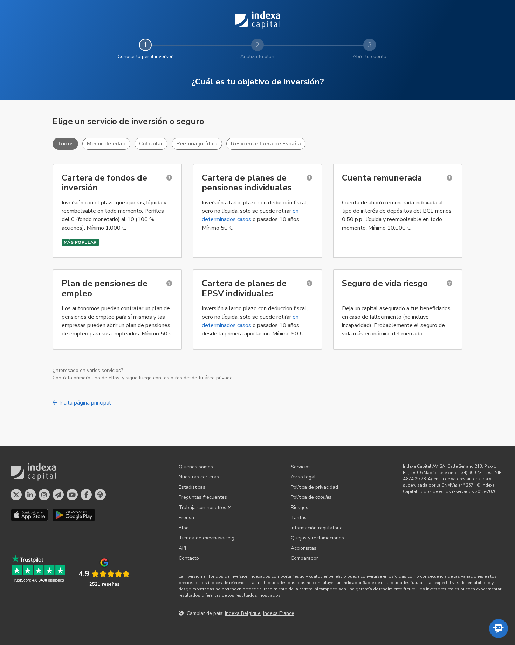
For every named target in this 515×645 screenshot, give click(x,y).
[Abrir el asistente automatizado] (498, 628)
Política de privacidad (314, 487)
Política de (311, 497)
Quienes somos (196, 466)
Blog (184, 527)
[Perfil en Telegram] (58, 494)
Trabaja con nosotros (202, 507)
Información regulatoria (317, 527)
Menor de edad (106, 144)
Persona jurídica (197, 144)
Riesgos (299, 507)
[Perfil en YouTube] (72, 494)
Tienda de (206, 538)
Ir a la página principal (85, 403)
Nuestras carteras (199, 477)
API (182, 548)
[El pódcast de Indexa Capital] (100, 494)
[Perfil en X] (16, 494)
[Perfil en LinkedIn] (30, 494)
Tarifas (299, 517)
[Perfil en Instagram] (44, 494)
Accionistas (303, 548)
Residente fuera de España (266, 144)
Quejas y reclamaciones (317, 538)
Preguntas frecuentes (203, 497)
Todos (65, 144)
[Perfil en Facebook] (86, 494)
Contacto (189, 558)
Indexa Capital (257, 20)
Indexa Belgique (243, 613)
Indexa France (278, 613)
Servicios (301, 466)
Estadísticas (192, 487)
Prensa (186, 517)
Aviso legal (303, 477)
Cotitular (151, 144)
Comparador (304, 558)
